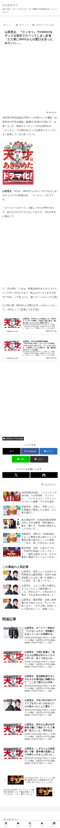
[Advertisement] (30, 77)
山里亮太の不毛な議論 (14, 439)
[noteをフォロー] (44, 475)
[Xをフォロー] (16, 475)
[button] (39, 459)
